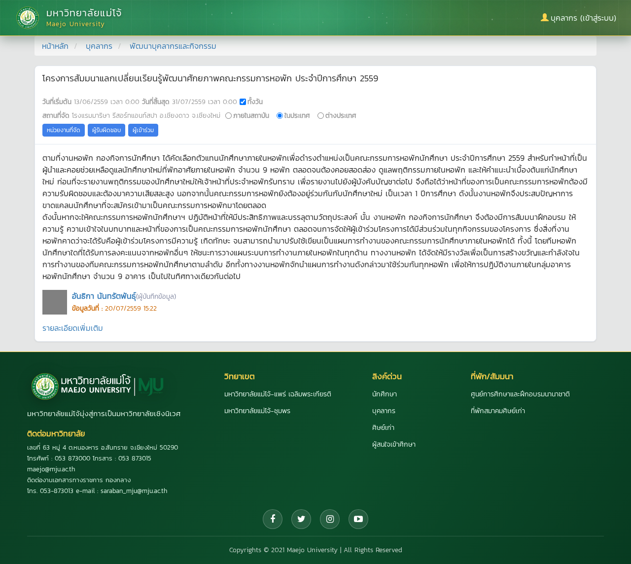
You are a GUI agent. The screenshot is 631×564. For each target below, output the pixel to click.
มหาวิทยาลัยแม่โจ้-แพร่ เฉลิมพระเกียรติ (277, 394)
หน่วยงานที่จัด (63, 130)
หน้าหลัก (55, 46)
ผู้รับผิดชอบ (106, 130)
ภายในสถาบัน (251, 115)
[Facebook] (272, 519)
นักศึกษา (384, 394)
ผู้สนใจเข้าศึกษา (394, 444)
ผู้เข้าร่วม (143, 130)
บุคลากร (99, 46)
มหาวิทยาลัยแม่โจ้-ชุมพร (257, 411)
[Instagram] (330, 519)
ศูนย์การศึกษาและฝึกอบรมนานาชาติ (520, 394)
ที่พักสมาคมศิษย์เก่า (498, 411)
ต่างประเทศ (340, 115)
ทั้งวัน (255, 101)
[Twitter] (301, 519)
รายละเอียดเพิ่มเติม (72, 328)
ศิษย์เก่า (383, 428)
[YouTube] (358, 519)
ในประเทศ (297, 115)
